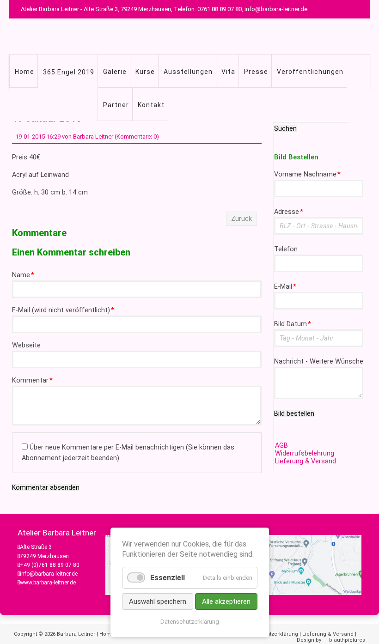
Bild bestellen (294, 413)
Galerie (115, 71)
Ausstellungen (188, 71)
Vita (228, 71)
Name (23, 275)
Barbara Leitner (76, 634)
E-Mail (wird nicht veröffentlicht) (63, 310)
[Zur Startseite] (203, 32)
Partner (116, 105)
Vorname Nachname (307, 174)
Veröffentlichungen (310, 71)
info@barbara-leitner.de (49, 574)
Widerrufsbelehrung (304, 453)
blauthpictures (347, 640)
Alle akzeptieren (226, 601)
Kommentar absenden (45, 487)
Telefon (286, 249)
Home (24, 71)
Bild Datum (292, 324)
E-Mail (285, 287)
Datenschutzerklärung (270, 634)
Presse (256, 71)
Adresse (288, 212)
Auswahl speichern (157, 601)
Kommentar (32, 380)
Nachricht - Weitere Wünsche (318, 361)
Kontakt (151, 105)
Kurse (145, 71)
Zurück (241, 219)
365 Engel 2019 (68, 72)
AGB (281, 446)
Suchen (285, 128)
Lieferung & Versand (305, 461)
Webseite (26, 345)
